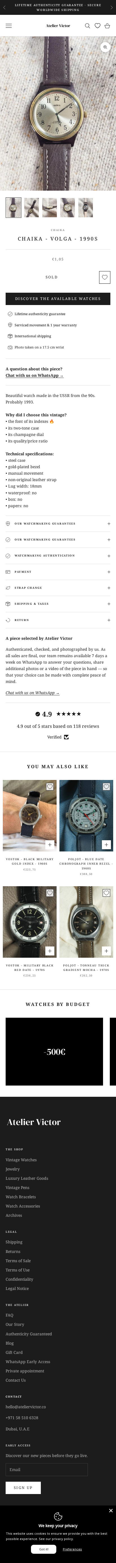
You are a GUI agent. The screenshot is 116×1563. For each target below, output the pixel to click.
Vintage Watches (21, 1159)
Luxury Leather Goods (27, 1178)
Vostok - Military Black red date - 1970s (30, 968)
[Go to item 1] (13, 207)
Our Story (15, 1324)
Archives (14, 1215)
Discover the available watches (58, 298)
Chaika (58, 230)
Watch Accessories (23, 1206)
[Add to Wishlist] (104, 277)
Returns (13, 1251)
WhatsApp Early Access (28, 1361)
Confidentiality (19, 1279)
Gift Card (14, 1352)
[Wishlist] (97, 25)
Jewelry (13, 1169)
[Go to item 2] (31, 207)
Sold (52, 277)
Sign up (23, 1487)
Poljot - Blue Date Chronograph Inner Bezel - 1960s (86, 863)
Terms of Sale (18, 1260)
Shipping (14, 1242)
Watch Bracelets (21, 1196)
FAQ (9, 1315)
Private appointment (25, 1370)
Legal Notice (17, 1288)
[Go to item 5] (85, 207)
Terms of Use (18, 1270)
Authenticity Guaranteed (29, 1333)
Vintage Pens (17, 1187)
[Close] (111, 1510)
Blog (10, 1343)
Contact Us (16, 1380)
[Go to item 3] (49, 207)
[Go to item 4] (67, 207)
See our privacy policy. (56, 1539)
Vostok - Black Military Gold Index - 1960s (30, 861)
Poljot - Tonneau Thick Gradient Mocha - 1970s (86, 968)
